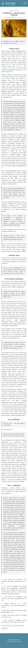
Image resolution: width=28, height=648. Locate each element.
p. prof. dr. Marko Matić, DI (9, 17)
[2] (20, 129)
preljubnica (4, 628)
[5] (9, 149)
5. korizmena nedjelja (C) (18, 625)
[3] (26, 139)
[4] (18, 141)
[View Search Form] (22, 3)
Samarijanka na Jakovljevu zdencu (10, 68)
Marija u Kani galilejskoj (12, 64)
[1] (5, 86)
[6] (2, 167)
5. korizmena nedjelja (7, 625)
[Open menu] (25, 3)
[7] (12, 429)
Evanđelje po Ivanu (14, 10)
